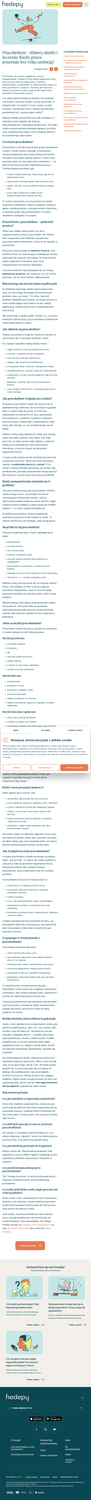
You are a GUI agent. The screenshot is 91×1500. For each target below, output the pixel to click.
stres (20, 577)
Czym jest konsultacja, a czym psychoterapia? (22, 1448)
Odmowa (16, 768)
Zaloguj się (52, 4)
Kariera (68, 1454)
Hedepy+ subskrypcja (48, 1455)
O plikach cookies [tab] (75, 730)
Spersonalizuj (44, 768)
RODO (55, 1477)
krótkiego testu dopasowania (36, 1224)
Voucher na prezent (69, 1460)
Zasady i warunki (31, 1477)
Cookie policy (45, 1477)
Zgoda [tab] (15, 730)
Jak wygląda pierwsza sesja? (22, 1454)
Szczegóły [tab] (45, 730)
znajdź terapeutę (72, 4)
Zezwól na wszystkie (74, 768)
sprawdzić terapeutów (18, 1228)
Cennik (43, 1450)
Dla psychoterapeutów (72, 1448)
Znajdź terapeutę (27, 1245)
